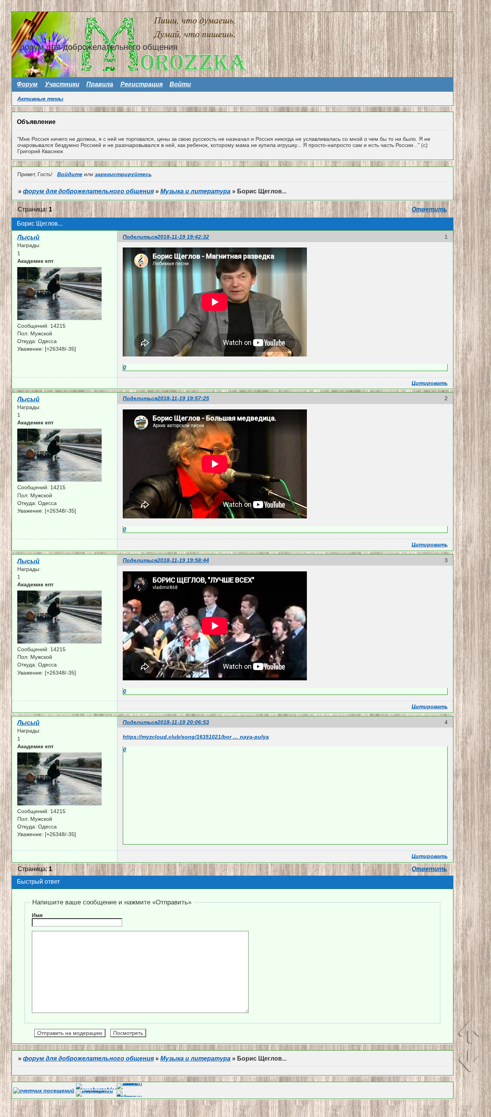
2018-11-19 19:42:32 (183, 237)
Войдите (69, 174)
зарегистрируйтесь (123, 174)
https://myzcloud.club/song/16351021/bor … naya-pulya (196, 737)
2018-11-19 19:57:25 (183, 398)
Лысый (28, 237)
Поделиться (140, 237)
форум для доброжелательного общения (88, 191)
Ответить (429, 209)
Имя (37, 915)
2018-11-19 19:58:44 (183, 560)
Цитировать (430, 383)
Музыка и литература (195, 191)
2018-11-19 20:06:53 (183, 722)
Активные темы (40, 99)
